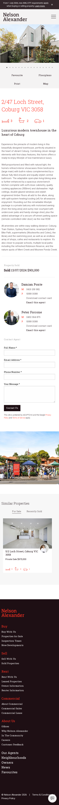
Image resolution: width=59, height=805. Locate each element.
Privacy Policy (8, 798)
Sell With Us (9, 658)
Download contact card (39, 297)
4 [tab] (15, 67)
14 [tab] (46, 67)
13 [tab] (43, 67)
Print (17, 83)
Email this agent (35, 302)
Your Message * (12, 384)
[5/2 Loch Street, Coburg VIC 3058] (27, 545)
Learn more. (40, 6)
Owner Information (13, 685)
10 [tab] (34, 67)
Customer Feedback (12, 744)
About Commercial (12, 703)
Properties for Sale (12, 636)
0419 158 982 (33, 289)
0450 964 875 (33, 316)
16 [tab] (52, 67)
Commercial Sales (12, 708)
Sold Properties (10, 663)
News (6, 767)
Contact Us (12, 408)
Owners (7, 762)
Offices (5, 726)
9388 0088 (32, 293)
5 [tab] (18, 67)
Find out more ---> (29, 459)
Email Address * (12, 359)
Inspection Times (11, 640)
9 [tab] (31, 67)
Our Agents (10, 753)
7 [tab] (24, 67)
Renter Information (13, 690)
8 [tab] (27, 67)
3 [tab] (12, 67)
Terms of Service (19, 418)
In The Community (12, 735)
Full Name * (10, 347)
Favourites (9, 772)
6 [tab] (21, 67)
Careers (6, 739)
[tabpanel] (29, 43)
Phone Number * (13, 372)
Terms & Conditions (42, 794)
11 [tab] (37, 67)
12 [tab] (40, 67)
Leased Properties (12, 681)
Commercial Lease (12, 712)
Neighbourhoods (14, 758)
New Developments (12, 645)
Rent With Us (9, 676)
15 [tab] (49, 67)
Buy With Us (9, 631)
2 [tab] (9, 67)
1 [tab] (6, 67)
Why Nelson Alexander (15, 730)
